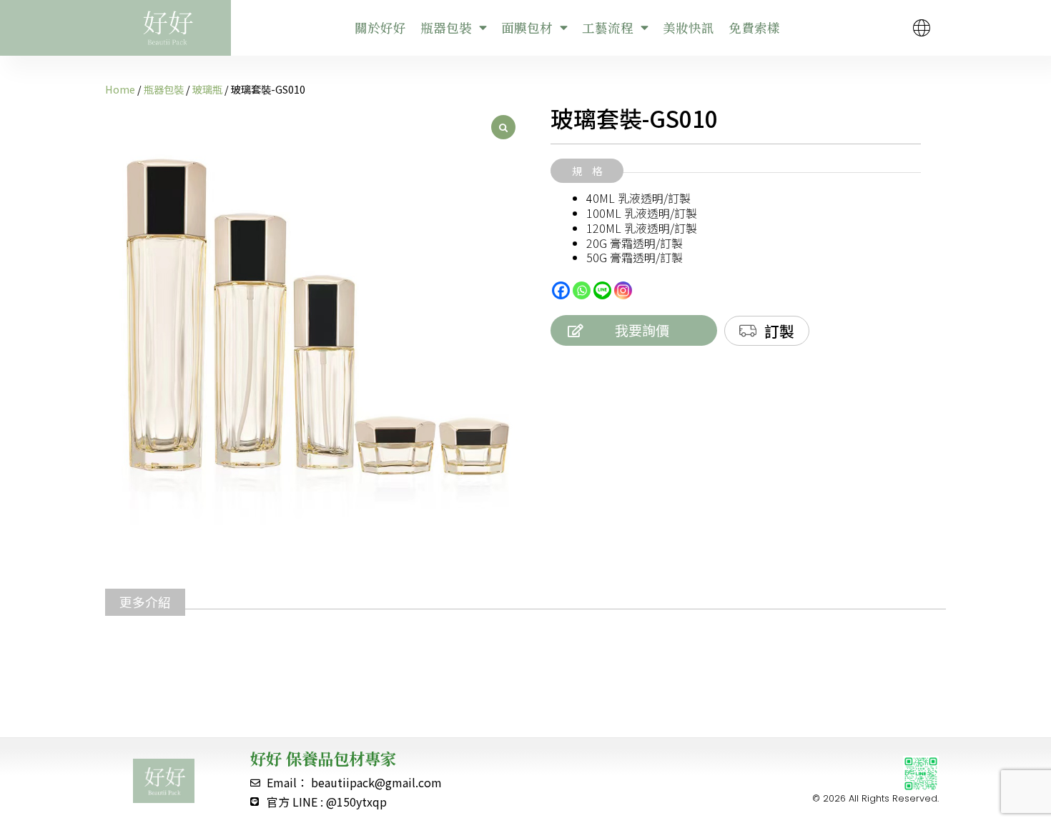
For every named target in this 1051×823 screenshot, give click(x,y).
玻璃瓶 (207, 88)
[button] (587, 171)
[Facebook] (561, 290)
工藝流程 (607, 27)
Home (120, 88)
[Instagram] (623, 290)
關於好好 (380, 27)
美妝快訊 (688, 27)
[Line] (602, 290)
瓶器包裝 (446, 27)
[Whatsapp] (582, 290)
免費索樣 (754, 27)
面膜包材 (527, 27)
